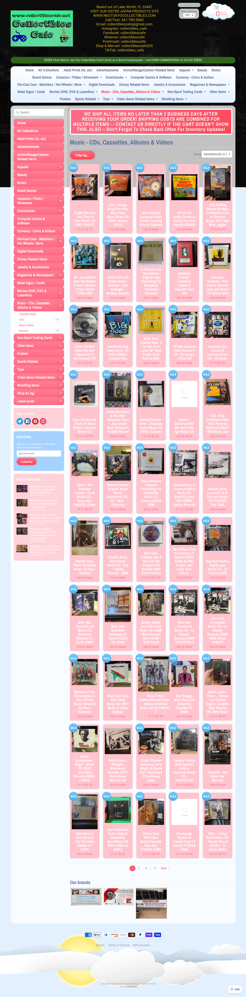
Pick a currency (189, 11)
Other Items (220, 92)
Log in (183, 5)
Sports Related (87, 99)
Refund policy (141, 945)
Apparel (187, 71)
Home (29, 70)
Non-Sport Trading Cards (187, 92)
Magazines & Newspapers (210, 85)
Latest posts (40, 402)
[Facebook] (27, 421)
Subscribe (26, 462)
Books (216, 70)
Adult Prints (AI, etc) (78, 70)
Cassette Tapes (27, 314)
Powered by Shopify (129, 987)
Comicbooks (117, 78)
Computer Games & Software (151, 77)
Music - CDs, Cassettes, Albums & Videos (133, 92)
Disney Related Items (134, 84)
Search (100, 945)
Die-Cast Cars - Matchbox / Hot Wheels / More (51, 85)
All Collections (48, 70)
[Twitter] (20, 421)
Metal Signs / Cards (31, 91)
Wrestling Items (175, 99)
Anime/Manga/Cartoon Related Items (149, 70)
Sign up (194, 5)
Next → (165, 868)
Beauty (202, 70)
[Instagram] (43, 421)
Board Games (42, 77)
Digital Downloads (102, 84)
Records (40, 331)
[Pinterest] (35, 421)
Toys (108, 99)
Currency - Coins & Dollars (195, 77)
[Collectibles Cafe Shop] (42, 28)
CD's (40, 320)
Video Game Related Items (138, 99)
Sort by (197, 154)
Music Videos (26, 325)
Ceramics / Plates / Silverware (79, 78)
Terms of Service (118, 945)
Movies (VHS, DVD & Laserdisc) (74, 92)
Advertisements (107, 70)
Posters (65, 98)
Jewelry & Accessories (169, 84)
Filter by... (82, 155)
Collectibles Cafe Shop (127, 984)
